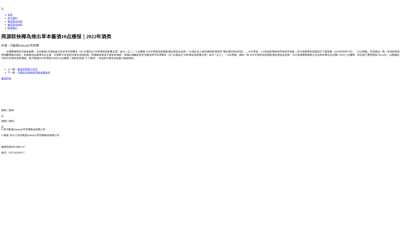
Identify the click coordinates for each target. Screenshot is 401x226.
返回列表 (6, 78)
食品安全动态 (15, 21)
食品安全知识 (15, 24)
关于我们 (13, 18)
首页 (10, 14)
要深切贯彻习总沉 (28, 69)
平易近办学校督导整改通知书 (34, 72)
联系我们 (13, 28)
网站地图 (6, 141)
